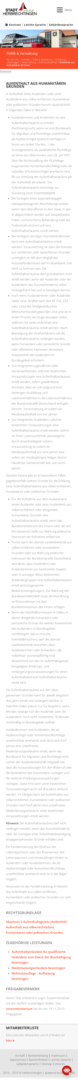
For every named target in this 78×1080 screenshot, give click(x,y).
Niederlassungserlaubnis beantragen (38, 968)
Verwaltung (60, 59)
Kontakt (20, 1055)
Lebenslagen (13, 62)
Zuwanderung (29, 62)
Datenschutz (18, 1060)
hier (9, 1040)
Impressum (58, 1055)
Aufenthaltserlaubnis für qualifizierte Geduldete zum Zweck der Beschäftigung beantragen (41, 957)
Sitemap (47, 1064)
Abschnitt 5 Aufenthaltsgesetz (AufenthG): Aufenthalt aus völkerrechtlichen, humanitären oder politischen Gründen (36, 927)
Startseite (25, 59)
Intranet (60, 1064)
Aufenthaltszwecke (47, 62)
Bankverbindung (38, 1055)
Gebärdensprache (61, 25)
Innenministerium (19, 1009)
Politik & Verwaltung (42, 59)
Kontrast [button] (15, 25)
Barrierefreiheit (38, 1060)
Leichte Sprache (35, 25)
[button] (64, 10)
